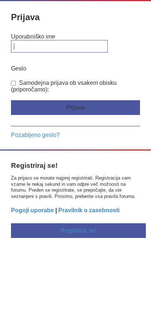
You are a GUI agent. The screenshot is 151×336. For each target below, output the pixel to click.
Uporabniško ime (33, 36)
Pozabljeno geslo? (35, 135)
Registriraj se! (78, 230)
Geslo (18, 68)
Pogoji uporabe (32, 210)
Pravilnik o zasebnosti (88, 210)
